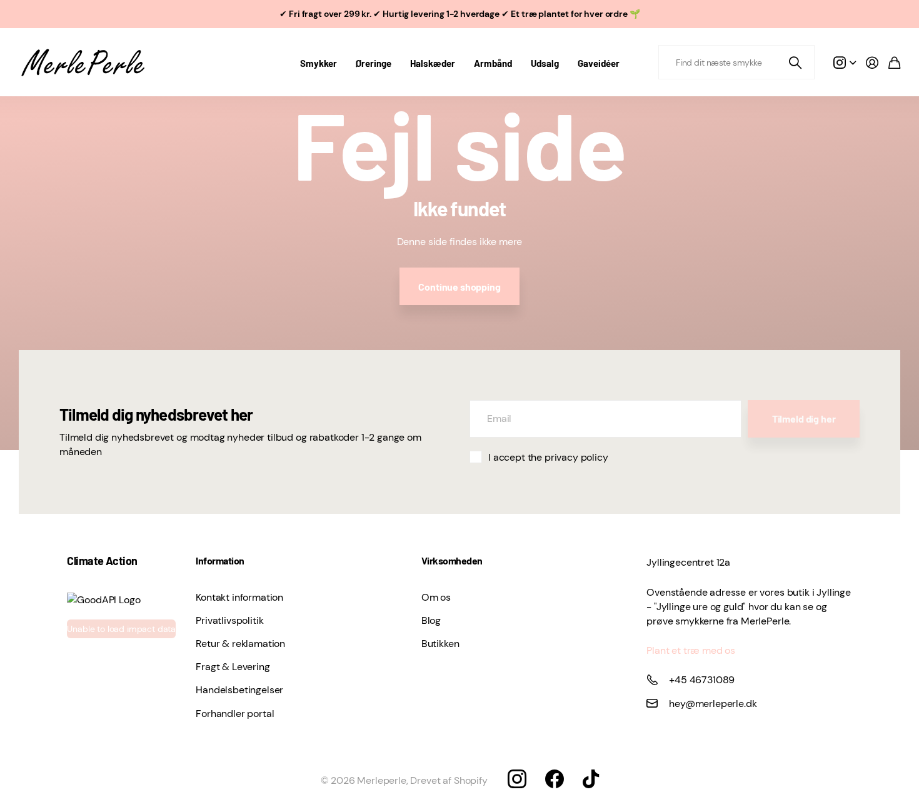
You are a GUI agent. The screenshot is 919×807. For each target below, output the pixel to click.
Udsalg (545, 63)
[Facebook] (554, 778)
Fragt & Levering (232, 666)
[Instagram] (517, 778)
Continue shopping (459, 287)
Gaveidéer (599, 63)
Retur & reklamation (240, 643)
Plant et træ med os (690, 650)
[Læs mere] (844, 62)
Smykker (318, 63)
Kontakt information (239, 597)
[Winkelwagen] (894, 62)
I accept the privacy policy (548, 457)
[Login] (872, 62)
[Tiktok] (591, 778)
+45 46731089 (702, 679)
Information (220, 560)
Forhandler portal (235, 713)
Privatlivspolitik (229, 620)
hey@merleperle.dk (712, 703)
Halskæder (432, 63)
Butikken (440, 643)
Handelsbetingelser (239, 689)
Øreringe (373, 63)
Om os (436, 597)
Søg (796, 62)
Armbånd (493, 63)
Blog (431, 620)
